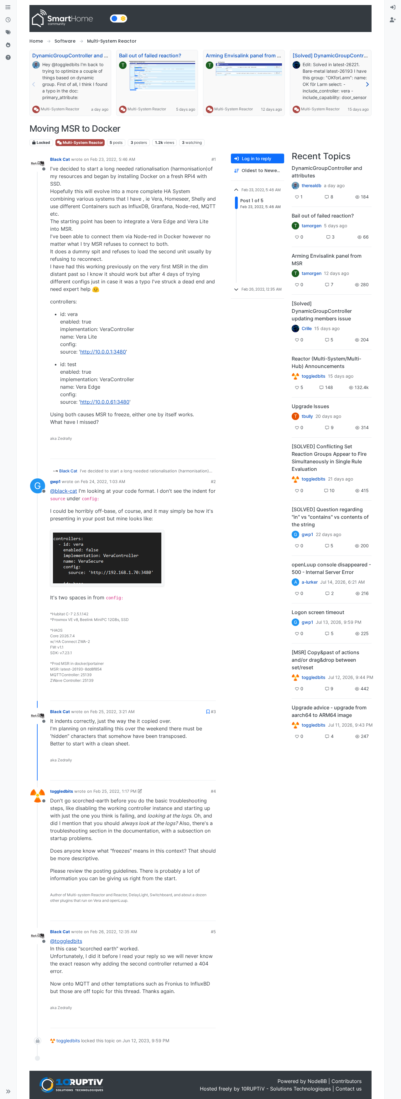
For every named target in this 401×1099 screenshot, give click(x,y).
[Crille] (295, 328)
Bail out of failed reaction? (150, 55)
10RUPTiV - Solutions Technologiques (286, 1089)
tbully (307, 416)
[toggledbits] (295, 376)
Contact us (349, 1089)
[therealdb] (295, 185)
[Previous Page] (33, 84)
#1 (213, 159)
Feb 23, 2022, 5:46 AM (112, 159)
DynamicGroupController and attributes (80, 55)
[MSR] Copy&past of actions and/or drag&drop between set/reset (325, 659)
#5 (213, 931)
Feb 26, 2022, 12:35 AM (113, 931)
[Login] (392, 8)
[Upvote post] (187, 451)
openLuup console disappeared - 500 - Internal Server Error (331, 568)
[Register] (392, 20)
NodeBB (317, 1081)
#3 (213, 711)
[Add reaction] (175, 451)
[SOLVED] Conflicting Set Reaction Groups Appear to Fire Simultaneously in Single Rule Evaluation (329, 457)
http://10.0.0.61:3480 (104, 402)
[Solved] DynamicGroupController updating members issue (322, 311)
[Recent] (8, 20)
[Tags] (8, 33)
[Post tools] (210, 451)
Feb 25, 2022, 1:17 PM (115, 791)
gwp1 (55, 481)
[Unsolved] (8, 58)
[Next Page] (367, 84)
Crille (307, 328)
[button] (8, 1091)
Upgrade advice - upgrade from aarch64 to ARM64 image (329, 711)
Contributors (346, 1081)
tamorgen (311, 225)
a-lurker (310, 582)
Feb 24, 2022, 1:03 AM (103, 481)
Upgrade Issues (310, 406)
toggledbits (61, 791)
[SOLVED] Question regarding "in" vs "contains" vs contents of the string (330, 517)
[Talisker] (295, 725)
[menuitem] (392, 8)
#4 (213, 791)
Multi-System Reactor (60, 109)
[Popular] (8, 45)
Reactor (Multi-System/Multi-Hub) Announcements (326, 362)
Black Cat (60, 159)
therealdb (311, 185)
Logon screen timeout (318, 612)
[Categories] (8, 8)
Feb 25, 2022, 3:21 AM (112, 711)
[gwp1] (295, 479)
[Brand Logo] (68, 18)
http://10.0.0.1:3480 (103, 352)
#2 (213, 481)
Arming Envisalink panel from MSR (247, 55)
